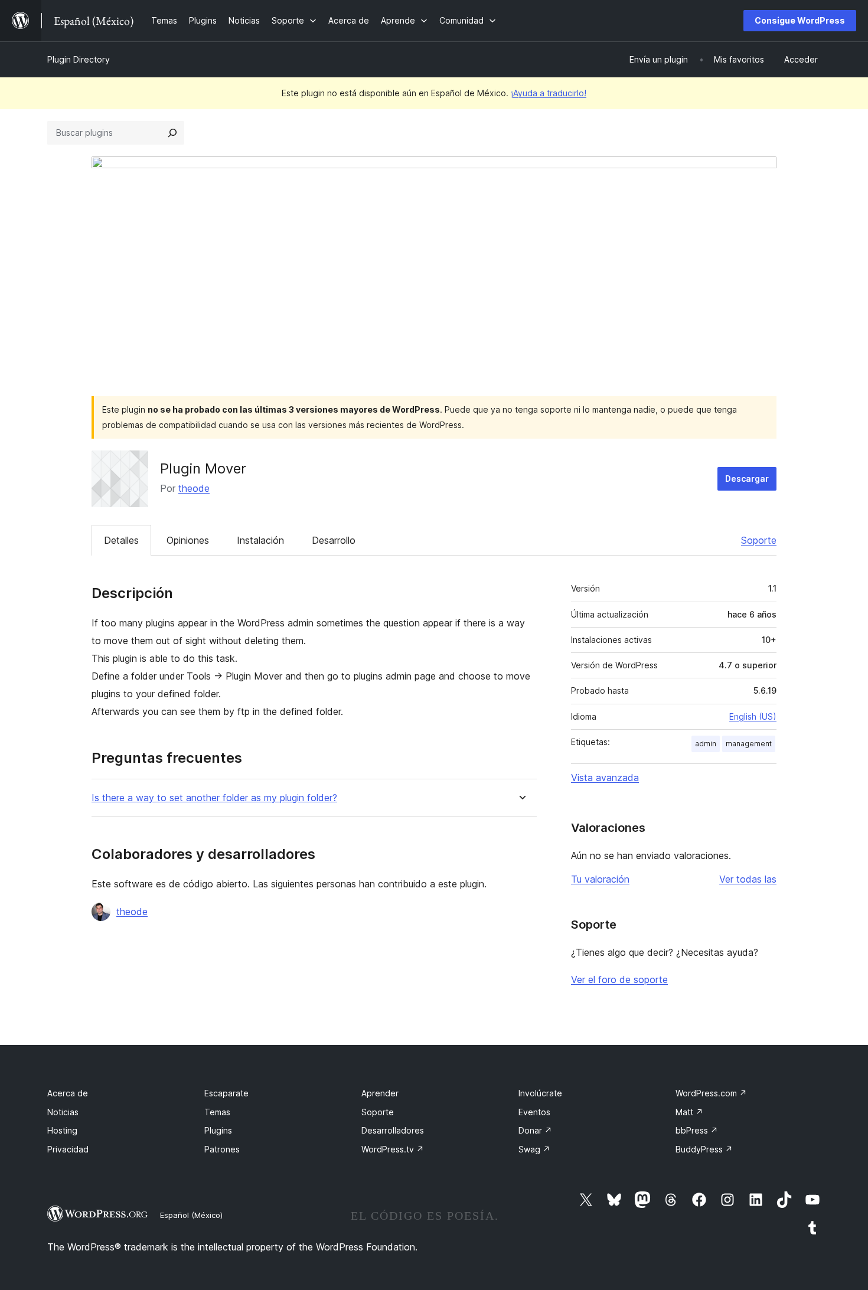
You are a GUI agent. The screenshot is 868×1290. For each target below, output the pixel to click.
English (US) (752, 716)
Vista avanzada (605, 777)
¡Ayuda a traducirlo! (548, 93)
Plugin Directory (78, 59)
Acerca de (67, 1093)
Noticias (63, 1112)
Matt (689, 1112)
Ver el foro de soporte (619, 979)
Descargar (747, 478)
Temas (217, 1112)
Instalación (260, 540)
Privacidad (68, 1149)
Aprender (380, 1093)
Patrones (222, 1149)
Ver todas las (747, 879)
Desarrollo (333, 540)
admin (705, 743)
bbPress (697, 1130)
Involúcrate (540, 1093)
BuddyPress (704, 1149)
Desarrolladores (392, 1130)
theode (194, 488)
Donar (535, 1130)
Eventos (534, 1112)
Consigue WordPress (800, 20)
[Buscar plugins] (172, 133)
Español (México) (191, 1215)
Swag (534, 1149)
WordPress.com (711, 1093)
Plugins (218, 1130)
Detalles (121, 540)
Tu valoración (600, 879)
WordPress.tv (392, 1149)
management (749, 743)
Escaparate (226, 1093)
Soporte (758, 540)
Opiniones (188, 540)
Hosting (62, 1130)
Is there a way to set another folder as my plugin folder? (214, 798)
